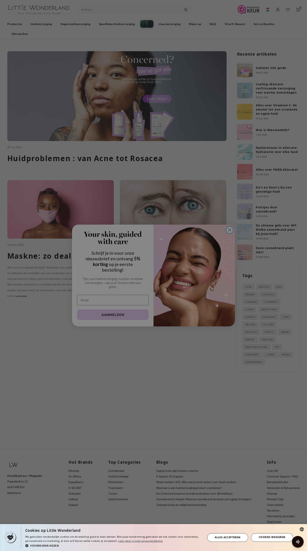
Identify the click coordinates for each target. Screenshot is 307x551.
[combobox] (302, 529)
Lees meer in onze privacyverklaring (140, 541)
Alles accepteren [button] (227, 537)
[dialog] (153, 537)
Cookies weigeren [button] (272, 537)
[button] (112, 545)
